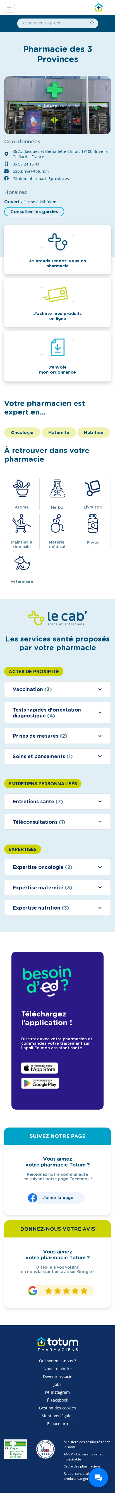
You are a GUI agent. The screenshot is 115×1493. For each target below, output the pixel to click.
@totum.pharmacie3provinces (41, 178)
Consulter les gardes (34, 211)
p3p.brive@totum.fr (31, 171)
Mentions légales (57, 1415)
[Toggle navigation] (9, 8)
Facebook (59, 1400)
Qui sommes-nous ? (57, 1360)
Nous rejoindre (58, 1368)
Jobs (57, 1384)
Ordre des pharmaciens (82, 1466)
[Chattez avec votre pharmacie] (98, 1477)
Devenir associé (57, 1376)
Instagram (60, 1392)
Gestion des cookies (57, 1408)
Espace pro (57, 1423)
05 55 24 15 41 (26, 164)
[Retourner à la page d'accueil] (57, 1346)
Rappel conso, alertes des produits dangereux (83, 1476)
